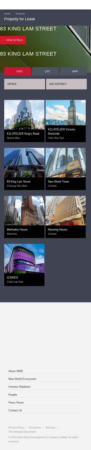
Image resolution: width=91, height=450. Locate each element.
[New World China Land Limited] (45, 336)
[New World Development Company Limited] (45, 319)
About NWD (15, 371)
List (47, 71)
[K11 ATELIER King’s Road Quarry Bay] (24, 119)
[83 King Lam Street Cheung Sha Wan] (24, 166)
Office (12, 84)
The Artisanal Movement (22, 431)
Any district (58, 84)
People (12, 394)
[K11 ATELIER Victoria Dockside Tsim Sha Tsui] (66, 119)
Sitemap (50, 427)
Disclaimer (35, 427)
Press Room (16, 402)
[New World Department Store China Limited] (45, 353)
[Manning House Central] (66, 218)
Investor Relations (19, 386)
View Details (14, 40)
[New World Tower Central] (66, 174)
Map (75, 71)
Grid (19, 71)
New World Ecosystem (22, 378)
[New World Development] (24, 4)
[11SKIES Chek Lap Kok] (24, 261)
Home (7, 13)
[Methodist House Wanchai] (24, 215)
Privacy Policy (16, 427)
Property (20, 13)
